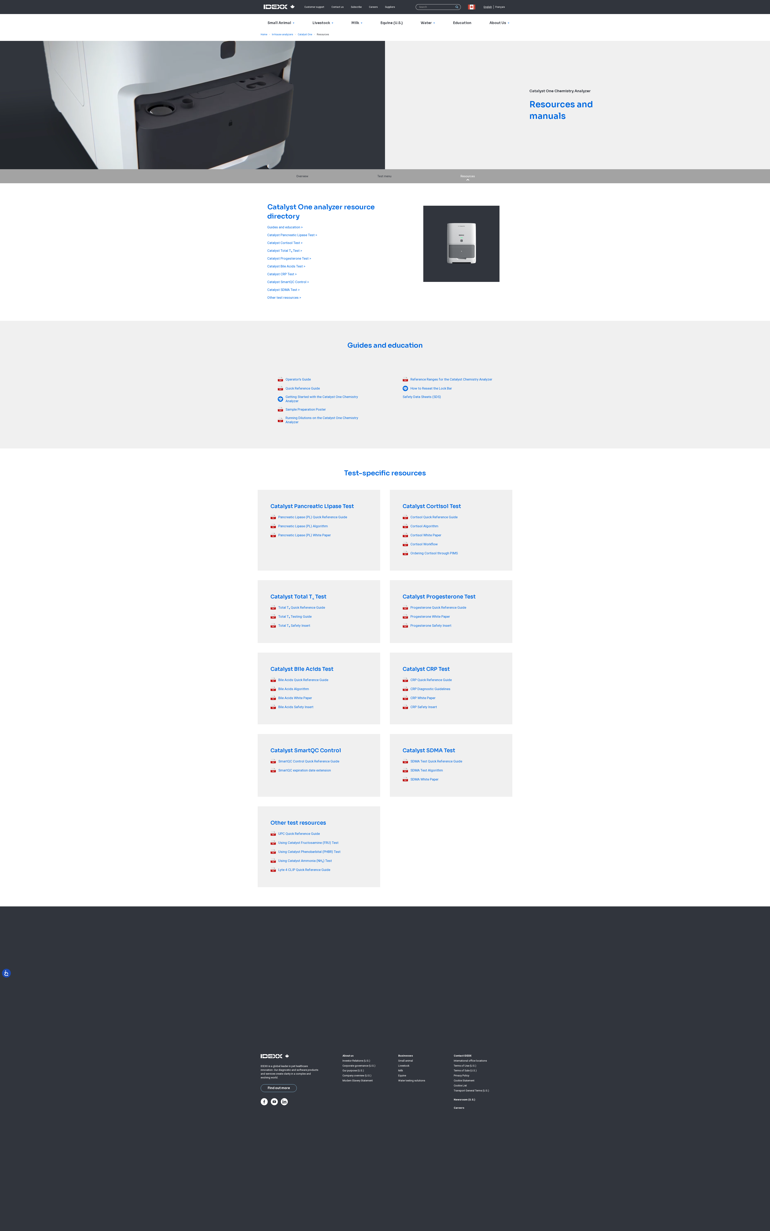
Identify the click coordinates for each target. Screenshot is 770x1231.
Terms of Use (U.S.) (465, 1065)
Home (264, 34)
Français (500, 7)
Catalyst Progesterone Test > (289, 258)
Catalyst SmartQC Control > (288, 282)
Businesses (405, 1055)
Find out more (279, 1088)
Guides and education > (285, 227)
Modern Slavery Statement (357, 1080)
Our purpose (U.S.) (353, 1070)
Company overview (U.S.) (356, 1075)
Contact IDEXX (462, 1055)
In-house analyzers (282, 34)
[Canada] (472, 7)
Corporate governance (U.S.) (358, 1065)
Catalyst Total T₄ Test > (284, 251)
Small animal (405, 1060)
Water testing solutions (411, 1080)
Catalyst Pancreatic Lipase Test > (292, 235)
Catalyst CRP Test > (282, 274)
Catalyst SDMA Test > (283, 290)
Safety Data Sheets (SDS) (422, 397)
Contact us (337, 7)
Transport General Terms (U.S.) (471, 1090)
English (488, 7)
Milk (400, 1070)
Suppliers (390, 7)
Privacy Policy (461, 1075)
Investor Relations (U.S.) (356, 1060)
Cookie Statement (464, 1080)
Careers (373, 7)
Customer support (314, 7)
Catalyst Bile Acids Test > (286, 266)
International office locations (470, 1060)
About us (348, 1055)
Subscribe (356, 7)
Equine (402, 1075)
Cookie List (460, 1085)
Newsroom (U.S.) (464, 1099)
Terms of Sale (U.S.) (465, 1070)
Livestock (403, 1065)
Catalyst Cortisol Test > (285, 243)
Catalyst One (305, 34)
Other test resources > (284, 298)
